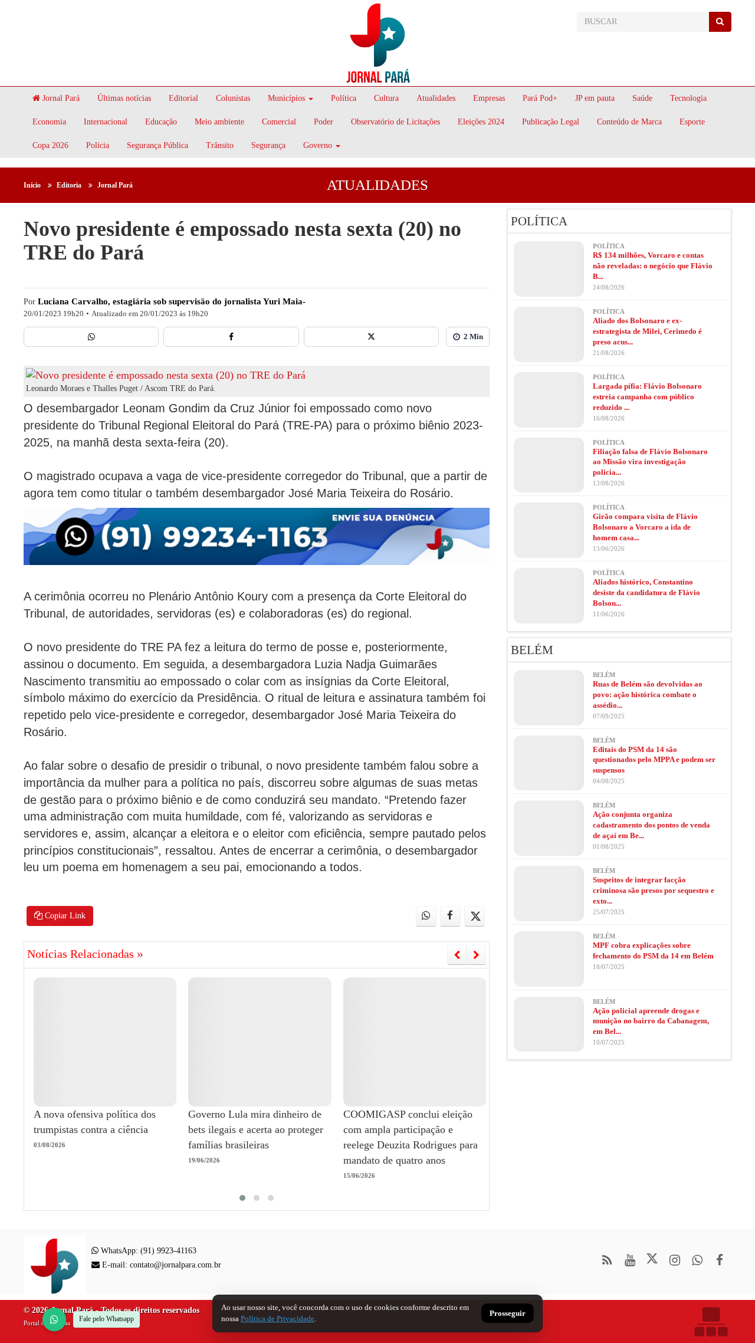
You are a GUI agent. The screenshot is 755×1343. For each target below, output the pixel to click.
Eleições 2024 (481, 121)
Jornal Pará (60, 98)
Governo (317, 145)
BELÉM (532, 650)
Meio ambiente (219, 121)
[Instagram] (674, 1260)
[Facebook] (230, 337)
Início (32, 185)
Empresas (489, 98)
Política (343, 98)
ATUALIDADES (377, 185)
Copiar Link (64, 915)
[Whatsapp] (91, 337)
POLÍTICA (539, 221)
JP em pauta (595, 98)
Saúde (642, 98)
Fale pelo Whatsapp (106, 1319)
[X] (371, 337)
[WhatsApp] (54, 1319)
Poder (323, 121)
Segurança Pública (157, 145)
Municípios (286, 98)
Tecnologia (688, 98)
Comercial (279, 121)
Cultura (386, 98)
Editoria (69, 185)
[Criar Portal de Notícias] (710, 1321)
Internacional (105, 121)
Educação (161, 121)
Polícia (97, 145)
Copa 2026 (50, 145)
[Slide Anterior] (457, 955)
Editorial (183, 98)
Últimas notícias (124, 98)
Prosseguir (508, 1313)
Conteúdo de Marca (629, 121)
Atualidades (435, 98)
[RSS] (607, 1260)
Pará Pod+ (540, 98)
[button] (242, 1198)
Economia (49, 121)
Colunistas (233, 98)
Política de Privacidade (277, 1318)
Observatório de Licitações (395, 121)
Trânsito (220, 145)
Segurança (268, 145)
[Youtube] (629, 1260)
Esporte (692, 121)
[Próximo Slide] (476, 955)
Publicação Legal (550, 121)
